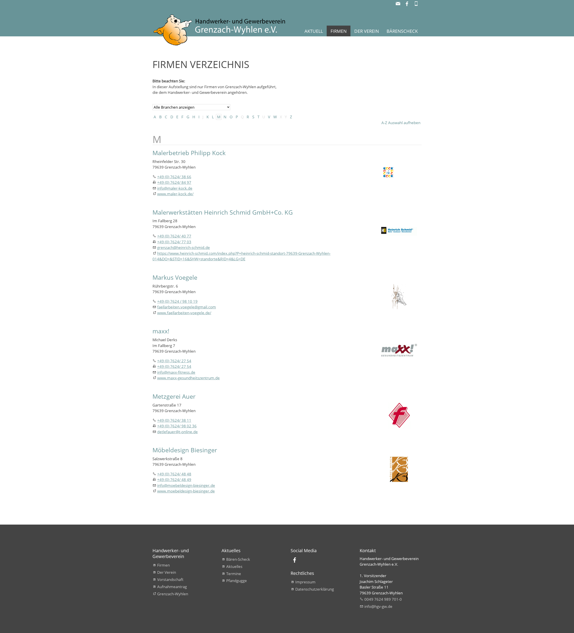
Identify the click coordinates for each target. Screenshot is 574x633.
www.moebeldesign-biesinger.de (186, 491)
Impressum (305, 582)
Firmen (163, 565)
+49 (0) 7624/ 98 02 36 (177, 426)
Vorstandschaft (170, 579)
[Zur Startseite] (225, 30)
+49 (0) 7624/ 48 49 (174, 479)
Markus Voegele (174, 277)
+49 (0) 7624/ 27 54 (174, 360)
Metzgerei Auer (174, 396)
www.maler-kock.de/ (175, 193)
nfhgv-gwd (377, 606)
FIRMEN (338, 31)
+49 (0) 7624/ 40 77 (174, 236)
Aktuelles (234, 566)
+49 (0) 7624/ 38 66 (174, 176)
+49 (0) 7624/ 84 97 (174, 182)
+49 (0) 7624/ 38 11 (174, 420)
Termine (233, 573)
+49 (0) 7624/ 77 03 (174, 241)
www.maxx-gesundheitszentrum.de (188, 377)
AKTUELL (313, 31)
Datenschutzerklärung (314, 589)
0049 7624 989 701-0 (383, 599)
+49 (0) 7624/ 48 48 (174, 474)
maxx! (160, 331)
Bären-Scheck (238, 559)
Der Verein (166, 572)
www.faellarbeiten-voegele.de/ (184, 312)
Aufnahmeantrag (172, 586)
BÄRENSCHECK (402, 31)
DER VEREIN (366, 31)
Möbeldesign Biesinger (184, 450)
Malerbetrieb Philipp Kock (189, 153)
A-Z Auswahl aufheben (400, 122)
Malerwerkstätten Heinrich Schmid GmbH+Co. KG (222, 212)
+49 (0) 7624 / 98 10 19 (177, 301)
